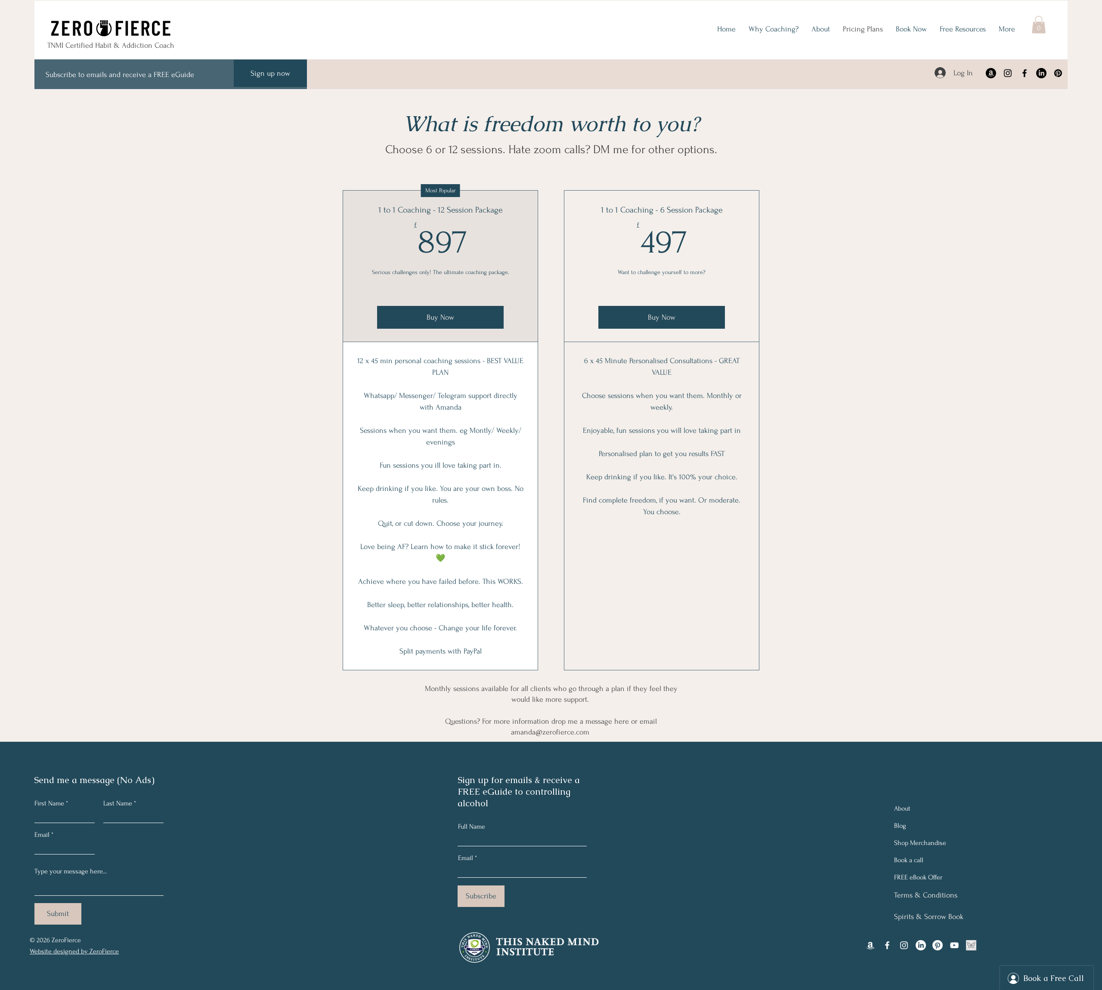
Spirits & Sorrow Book (928, 917)
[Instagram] (1008, 73)
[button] (1038, 25)
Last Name (117, 803)
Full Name (471, 826)
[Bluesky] (971, 945)
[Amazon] (991, 73)
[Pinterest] (1058, 73)
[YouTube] (954, 945)
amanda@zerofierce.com (550, 732)
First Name (49, 803)
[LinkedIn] (1041, 73)
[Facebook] (1024, 73)
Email (42, 834)
